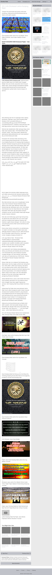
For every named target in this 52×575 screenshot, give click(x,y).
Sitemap (34, 570)
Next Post (5, 553)
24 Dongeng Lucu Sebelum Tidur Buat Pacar (46, 23)
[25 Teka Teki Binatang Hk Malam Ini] (46, 71)
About (17, 570)
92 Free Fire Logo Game (36, 14)
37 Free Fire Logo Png (36, 23)
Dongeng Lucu (26, 1)
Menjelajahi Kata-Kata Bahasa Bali (45, 33)
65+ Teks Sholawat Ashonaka (15, 546)
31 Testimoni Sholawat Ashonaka (25, 546)
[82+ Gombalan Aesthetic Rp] (37, 73)
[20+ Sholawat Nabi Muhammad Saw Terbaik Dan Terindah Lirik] (25, 530)
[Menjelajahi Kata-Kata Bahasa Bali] (46, 29)
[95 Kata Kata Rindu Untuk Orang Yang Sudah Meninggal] (46, 101)
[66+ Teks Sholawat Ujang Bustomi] (15, 530)
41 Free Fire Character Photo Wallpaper (45, 14)
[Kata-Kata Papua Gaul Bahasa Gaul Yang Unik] (37, 30)
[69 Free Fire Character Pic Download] (37, 47)
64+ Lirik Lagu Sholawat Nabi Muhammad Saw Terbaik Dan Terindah (6, 536)
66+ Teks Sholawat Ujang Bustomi (15, 535)
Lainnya (44, 1)
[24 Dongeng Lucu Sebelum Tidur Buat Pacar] (46, 19)
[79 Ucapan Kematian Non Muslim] (46, 38)
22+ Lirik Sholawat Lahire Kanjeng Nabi (15, 7)
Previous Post (25, 553)
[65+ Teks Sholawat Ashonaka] (15, 541)
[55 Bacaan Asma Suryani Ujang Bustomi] (37, 92)
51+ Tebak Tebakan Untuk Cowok (46, 65)
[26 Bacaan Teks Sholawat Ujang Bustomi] (6, 541)
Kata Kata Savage (36, 1)
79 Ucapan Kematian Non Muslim (45, 42)
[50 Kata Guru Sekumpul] (46, 47)
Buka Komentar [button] (16, 563)
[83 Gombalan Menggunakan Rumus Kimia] (46, 90)
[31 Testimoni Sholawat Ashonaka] (25, 541)
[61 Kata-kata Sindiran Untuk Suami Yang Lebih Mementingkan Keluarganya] (37, 101)
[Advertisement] (16, 104)
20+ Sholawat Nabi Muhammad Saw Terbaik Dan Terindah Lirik (25, 536)
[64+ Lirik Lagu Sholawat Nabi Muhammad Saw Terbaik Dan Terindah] (6, 530)
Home (19, 1)
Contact (23, 570)
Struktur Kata (4, 1)
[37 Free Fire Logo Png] (37, 19)
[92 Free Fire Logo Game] (37, 10)
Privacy (28, 570)
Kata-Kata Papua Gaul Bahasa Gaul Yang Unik (36, 34)
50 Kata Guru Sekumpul (45, 52)
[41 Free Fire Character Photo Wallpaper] (46, 10)
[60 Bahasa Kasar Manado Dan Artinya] (37, 38)
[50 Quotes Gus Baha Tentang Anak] (37, 63)
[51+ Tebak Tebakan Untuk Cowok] (46, 61)
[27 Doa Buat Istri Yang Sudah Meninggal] (46, 82)
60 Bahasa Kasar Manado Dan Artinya (37, 42)
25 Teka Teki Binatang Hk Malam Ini (46, 75)
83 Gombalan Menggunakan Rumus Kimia (45, 94)
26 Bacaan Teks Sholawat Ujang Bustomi (5, 546)
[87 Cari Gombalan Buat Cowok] (37, 82)
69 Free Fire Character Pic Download (36, 52)
